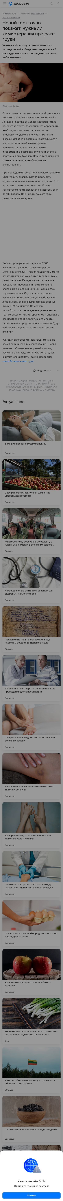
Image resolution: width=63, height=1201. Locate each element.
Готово (31, 1195)
